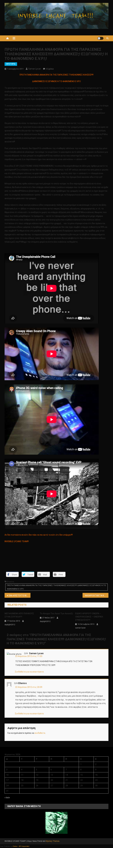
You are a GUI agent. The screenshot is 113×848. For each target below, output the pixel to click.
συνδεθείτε (39, 733)
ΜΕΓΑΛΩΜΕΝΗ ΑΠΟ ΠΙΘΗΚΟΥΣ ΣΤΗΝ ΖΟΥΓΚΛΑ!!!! (19, 615)
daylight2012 (10, 625)
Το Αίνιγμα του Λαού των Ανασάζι (56, 613)
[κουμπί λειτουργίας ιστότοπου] (100, 38)
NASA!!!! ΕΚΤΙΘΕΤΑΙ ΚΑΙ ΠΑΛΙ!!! (97, 595)
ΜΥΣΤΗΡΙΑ (10, 64)
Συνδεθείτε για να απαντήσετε (29, 672)
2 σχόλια (50, 69)
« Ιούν (7, 797)
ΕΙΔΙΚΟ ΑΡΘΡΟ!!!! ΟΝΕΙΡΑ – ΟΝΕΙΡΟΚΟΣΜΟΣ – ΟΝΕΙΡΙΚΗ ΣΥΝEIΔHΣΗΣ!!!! (89, 616)
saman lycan (34, 69)
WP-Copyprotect (24, 846)
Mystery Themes (52, 841)
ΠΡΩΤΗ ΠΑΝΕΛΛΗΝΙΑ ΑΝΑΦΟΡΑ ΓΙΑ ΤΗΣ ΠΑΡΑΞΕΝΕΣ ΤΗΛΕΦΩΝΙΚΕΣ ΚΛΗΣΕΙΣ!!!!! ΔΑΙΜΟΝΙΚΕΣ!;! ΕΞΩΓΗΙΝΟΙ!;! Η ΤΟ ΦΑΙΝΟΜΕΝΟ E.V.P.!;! (56, 587)
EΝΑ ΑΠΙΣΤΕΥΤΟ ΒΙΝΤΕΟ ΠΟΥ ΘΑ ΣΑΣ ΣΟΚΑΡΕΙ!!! (20, 595)
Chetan (15, 846)
